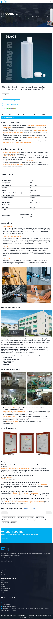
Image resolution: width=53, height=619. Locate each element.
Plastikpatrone (5, 519)
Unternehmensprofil (5, 567)
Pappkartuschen (4, 586)
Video (2, 570)
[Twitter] (7, 557)
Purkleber (46, 519)
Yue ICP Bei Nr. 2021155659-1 (26, 617)
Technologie (4, 568)
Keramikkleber (38, 519)
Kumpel (3, 592)
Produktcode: (37, 114)
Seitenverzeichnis (47, 615)
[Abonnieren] (50, 538)
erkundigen (11, 100)
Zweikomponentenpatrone (16, 519)
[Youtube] (9, 557)
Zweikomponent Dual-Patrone (8, 517)
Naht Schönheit (5, 522)
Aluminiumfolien (4, 582)
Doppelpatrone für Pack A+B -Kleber (26, 517)
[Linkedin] (5, 557)
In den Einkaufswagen (11, 104)
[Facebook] (2, 557)
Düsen (2, 584)
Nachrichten (4, 572)
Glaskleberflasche (29, 519)
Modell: (4, 114)
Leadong (41, 615)
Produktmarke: (21, 114)
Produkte (3, 565)
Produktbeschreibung (8, 117)
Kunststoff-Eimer (5, 590)
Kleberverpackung (40, 517)
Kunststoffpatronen (5, 588)
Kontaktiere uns (4, 574)
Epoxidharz (13, 522)
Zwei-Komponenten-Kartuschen (8, 594)
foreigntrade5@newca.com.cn (9, 606)
